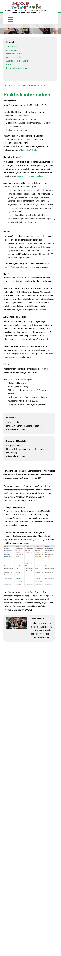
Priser (8, 64)
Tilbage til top (12, 47)
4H (23, 397)
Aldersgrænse (12, 50)
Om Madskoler (19, 85)
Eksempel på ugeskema (16, 68)
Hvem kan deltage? (14, 54)
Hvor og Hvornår (13, 57)
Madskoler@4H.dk (28, 150)
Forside (6, 85)
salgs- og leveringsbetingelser (29, 176)
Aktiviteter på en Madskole (17, 61)
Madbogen (31, 539)
